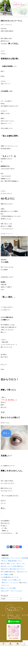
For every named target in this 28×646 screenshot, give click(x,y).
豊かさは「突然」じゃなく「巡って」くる (12, 563)
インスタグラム (15, 616)
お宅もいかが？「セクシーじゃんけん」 (12, 590)
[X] (11, 547)
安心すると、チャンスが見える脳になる (12, 566)
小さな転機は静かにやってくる (9, 577)
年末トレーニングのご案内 (8, 588)
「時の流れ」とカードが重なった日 (11, 580)
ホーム (3, 615)
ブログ (18, 615)
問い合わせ (10, 615)
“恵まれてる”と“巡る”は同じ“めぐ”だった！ (13, 569)
